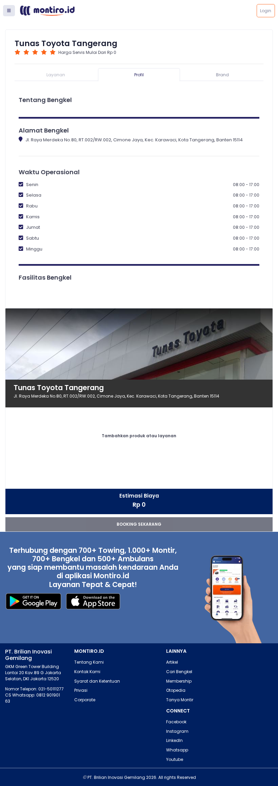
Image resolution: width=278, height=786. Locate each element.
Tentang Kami (89, 662)
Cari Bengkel (179, 671)
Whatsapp (177, 750)
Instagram (177, 731)
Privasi (80, 690)
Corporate (84, 700)
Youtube (174, 759)
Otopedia (175, 690)
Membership (179, 681)
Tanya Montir (179, 700)
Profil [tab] (139, 75)
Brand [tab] (222, 75)
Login (265, 11)
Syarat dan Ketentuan (97, 681)
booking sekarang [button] (139, 524)
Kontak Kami (87, 671)
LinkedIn (174, 740)
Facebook (176, 722)
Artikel (172, 662)
